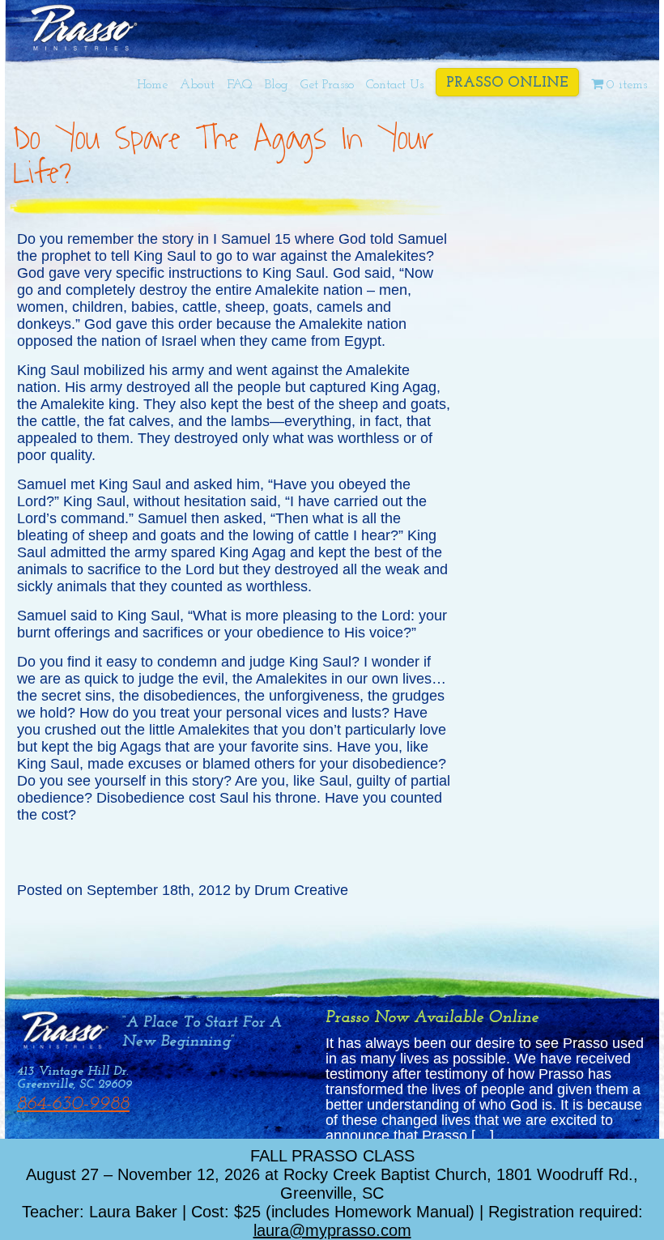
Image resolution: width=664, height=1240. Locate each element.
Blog (276, 85)
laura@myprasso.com (332, 1230)
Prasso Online (507, 83)
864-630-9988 (73, 1104)
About (197, 85)
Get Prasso (327, 85)
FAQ (240, 85)
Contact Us (395, 85)
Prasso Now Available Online (432, 1017)
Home (152, 85)
